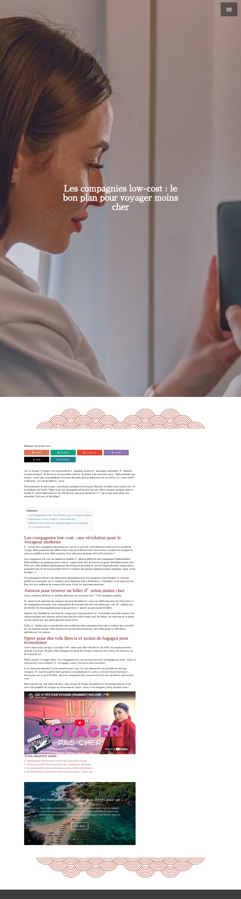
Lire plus (79, 826)
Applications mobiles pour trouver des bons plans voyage (56, 761)
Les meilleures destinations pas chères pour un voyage (80, 801)
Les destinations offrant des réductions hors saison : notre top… (60, 772)
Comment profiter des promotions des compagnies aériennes (58, 764)
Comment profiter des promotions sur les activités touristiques (59, 768)
